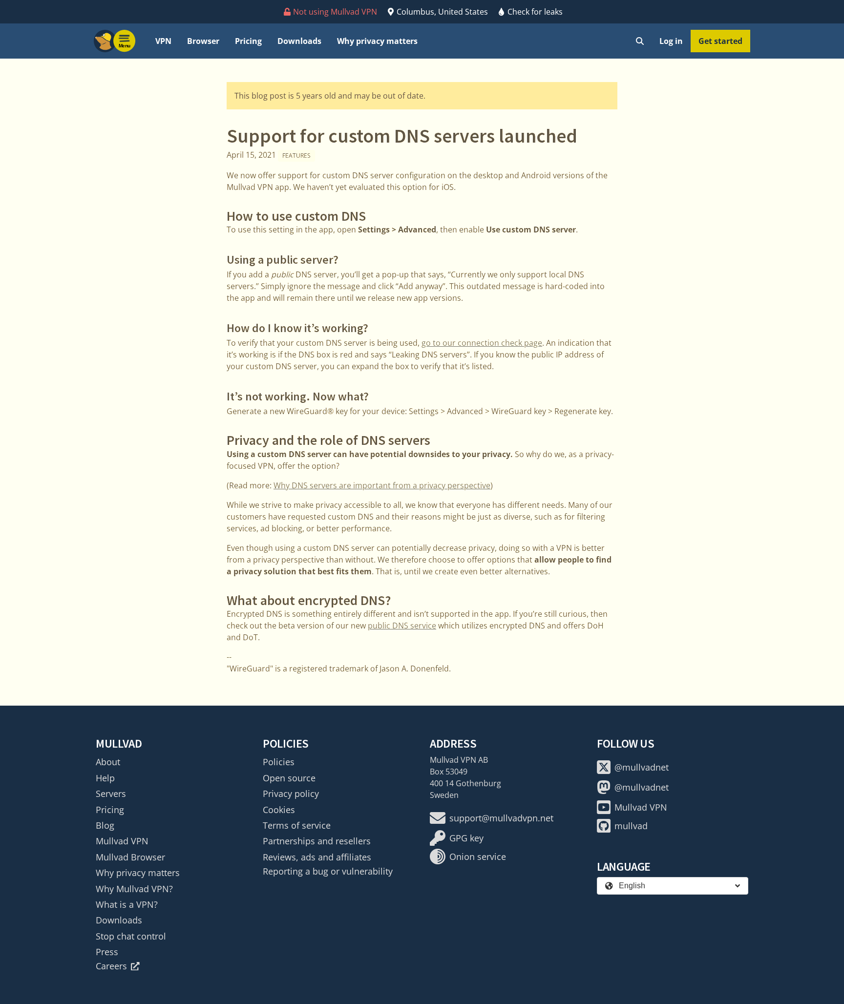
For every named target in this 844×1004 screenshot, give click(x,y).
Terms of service (297, 825)
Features (296, 155)
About (108, 762)
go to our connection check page (482, 342)
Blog (105, 825)
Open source (289, 778)
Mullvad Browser (130, 857)
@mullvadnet (641, 767)
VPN (163, 41)
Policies (279, 762)
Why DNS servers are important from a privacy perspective (382, 485)
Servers (111, 793)
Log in (671, 41)
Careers (111, 966)
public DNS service (402, 625)
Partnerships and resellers (317, 841)
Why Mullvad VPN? (134, 889)
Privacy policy (291, 793)
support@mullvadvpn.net (501, 818)
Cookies (279, 810)
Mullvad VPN (122, 841)
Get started (720, 41)
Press (107, 952)
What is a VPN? (127, 904)
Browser (203, 41)
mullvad (631, 826)
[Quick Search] (640, 41)
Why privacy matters (377, 41)
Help (105, 778)
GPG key (466, 838)
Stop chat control (131, 936)
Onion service (477, 856)
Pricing (248, 41)
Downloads (299, 41)
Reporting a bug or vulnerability (328, 871)
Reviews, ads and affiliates (317, 857)
